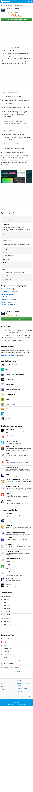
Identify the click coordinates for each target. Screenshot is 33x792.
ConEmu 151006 (6, 599)
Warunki (19, 680)
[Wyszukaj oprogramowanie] (28, 1)
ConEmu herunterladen (7, 291)
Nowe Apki (20, 691)
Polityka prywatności (22, 688)
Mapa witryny (4, 689)
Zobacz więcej (16, 628)
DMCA (19, 694)
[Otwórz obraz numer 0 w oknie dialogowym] (13, 176)
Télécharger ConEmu (7, 299)
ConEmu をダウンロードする (9, 302)
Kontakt (3, 683)
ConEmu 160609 (6, 605)
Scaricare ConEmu (6, 289)
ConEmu (13, 8)
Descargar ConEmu (6, 304)
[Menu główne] (31, 1)
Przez (11, 10)
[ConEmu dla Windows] (3, 10)
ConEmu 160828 (6, 621)
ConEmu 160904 (6, 624)
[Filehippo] (5, 1)
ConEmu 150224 (6, 596)
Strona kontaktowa (7, 355)
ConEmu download (6, 294)
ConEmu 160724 (6, 618)
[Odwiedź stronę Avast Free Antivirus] (16, 15)
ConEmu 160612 (6, 608)
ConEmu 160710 (6, 615)
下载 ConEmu (5, 296)
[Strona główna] (1, 5)
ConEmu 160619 (6, 611)
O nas (2, 680)
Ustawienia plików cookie (24, 697)
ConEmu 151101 (5, 602)
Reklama (3, 686)
